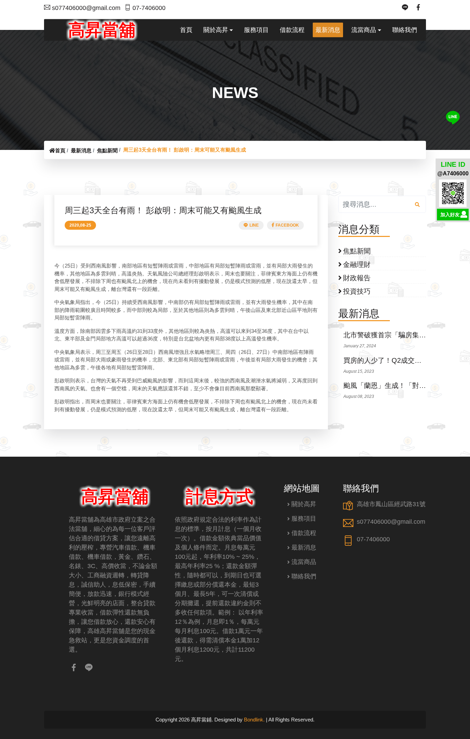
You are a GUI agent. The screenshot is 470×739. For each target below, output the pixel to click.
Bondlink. (254, 719)
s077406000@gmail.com (86, 7)
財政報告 (357, 278)
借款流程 (303, 533)
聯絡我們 (303, 576)
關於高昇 (303, 504)
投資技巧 (357, 291)
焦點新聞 (107, 150)
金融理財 (357, 264)
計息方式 (219, 496)
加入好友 (450, 214)
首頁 (60, 150)
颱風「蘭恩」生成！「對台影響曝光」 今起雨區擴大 (384, 385)
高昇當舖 (102, 29)
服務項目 (303, 518)
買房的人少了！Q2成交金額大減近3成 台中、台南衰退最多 (384, 360)
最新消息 (81, 150)
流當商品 (303, 561)
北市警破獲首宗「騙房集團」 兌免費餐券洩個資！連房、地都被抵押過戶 (384, 335)
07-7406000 (148, 7)
